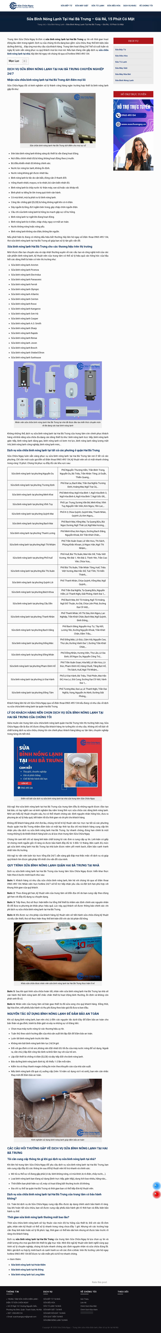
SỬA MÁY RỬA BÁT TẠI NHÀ (54, 1313)
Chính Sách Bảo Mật (88, 1306)
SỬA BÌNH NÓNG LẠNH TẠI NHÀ (55, 1320)
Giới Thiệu (84, 1299)
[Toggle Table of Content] (23, 61)
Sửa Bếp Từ (120, 49)
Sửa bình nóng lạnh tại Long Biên (28, 1274)
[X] (120, 1299)
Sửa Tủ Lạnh (121, 62)
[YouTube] (122, 1299)
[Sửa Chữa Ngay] (21, 5)
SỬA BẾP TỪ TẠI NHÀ (51, 1299)
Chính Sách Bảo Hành (89, 1310)
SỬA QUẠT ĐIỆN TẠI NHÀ (53, 1317)
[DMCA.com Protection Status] (86, 1313)
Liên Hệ (83, 1303)
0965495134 (17, 1313)
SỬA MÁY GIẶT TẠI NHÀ (52, 1310)
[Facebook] (118, 1299)
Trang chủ (41, 24)
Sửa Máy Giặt (121, 68)
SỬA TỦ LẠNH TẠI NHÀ (52, 1306)
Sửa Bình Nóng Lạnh (56, 24)
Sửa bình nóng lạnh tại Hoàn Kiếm (28, 1264)
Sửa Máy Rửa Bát (123, 74)
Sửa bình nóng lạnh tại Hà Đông (27, 1269)
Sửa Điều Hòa (121, 56)
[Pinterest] (124, 1299)
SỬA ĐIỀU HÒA (49, 1303)
